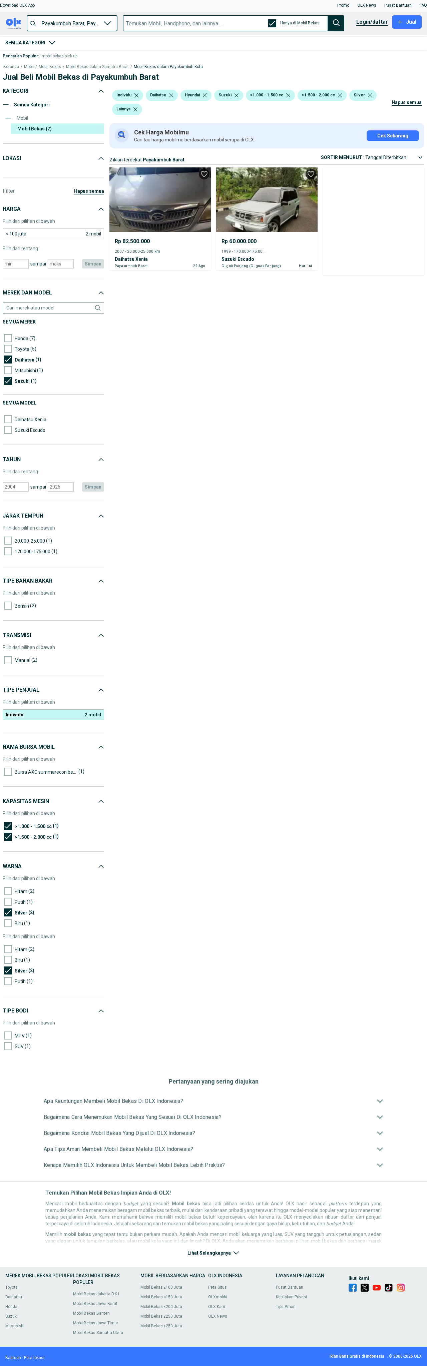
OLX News (217, 1316)
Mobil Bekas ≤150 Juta (161, 1297)
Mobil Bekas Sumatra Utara (98, 1332)
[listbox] (136, 95)
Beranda (11, 67)
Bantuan (13, 1357)
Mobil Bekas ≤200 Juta (161, 1306)
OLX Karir (216, 1306)
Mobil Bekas (50, 67)
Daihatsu (13, 1297)
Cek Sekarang (392, 135)
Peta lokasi (34, 1357)
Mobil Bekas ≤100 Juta (161, 1287)
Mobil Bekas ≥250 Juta (161, 1326)
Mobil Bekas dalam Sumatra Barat (97, 67)
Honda (11, 1306)
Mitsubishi (14, 1326)
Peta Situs (217, 1287)
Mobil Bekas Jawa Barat (95, 1303)
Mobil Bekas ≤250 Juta (161, 1316)
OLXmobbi (217, 1297)
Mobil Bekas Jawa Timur (95, 1323)
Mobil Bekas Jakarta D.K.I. (96, 1294)
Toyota (11, 1287)
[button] (17, 5)
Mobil (29, 67)
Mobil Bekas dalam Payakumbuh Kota (168, 67)
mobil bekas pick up (59, 56)
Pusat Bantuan (289, 1287)
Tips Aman (286, 1306)
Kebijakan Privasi (291, 1297)
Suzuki (11, 1316)
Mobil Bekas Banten (91, 1313)
